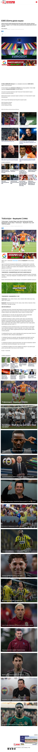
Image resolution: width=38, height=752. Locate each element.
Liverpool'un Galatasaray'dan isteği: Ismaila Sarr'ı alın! (9, 702)
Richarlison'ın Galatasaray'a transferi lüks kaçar (8, 504)
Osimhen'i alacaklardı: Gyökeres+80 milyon (8, 554)
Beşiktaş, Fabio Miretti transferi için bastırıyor (8, 653)
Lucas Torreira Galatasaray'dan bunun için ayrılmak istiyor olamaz (11, 603)
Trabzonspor (8, 217)
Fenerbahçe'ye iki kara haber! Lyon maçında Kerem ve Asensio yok (11, 455)
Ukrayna (14, 109)
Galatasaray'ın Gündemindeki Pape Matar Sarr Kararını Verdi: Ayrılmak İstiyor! (13, 430)
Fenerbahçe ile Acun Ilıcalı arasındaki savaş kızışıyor (9, 678)
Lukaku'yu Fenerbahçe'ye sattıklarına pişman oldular (9, 529)
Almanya (7, 109)
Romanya (17, 109)
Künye (8, 747)
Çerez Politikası (24, 747)
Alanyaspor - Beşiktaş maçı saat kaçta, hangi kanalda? (9, 405)
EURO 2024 (4, 109)
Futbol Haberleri (4, 28)
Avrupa (11, 109)
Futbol (7, 19)
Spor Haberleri (4, 19)
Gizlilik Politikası (17, 747)
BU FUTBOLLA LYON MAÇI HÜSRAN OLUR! (8, 579)
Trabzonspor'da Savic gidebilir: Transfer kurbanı (8, 628)
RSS (29, 747)
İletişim (12, 747)
